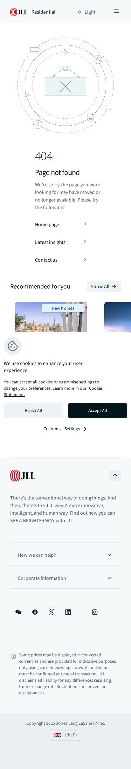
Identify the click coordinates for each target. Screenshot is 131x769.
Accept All (97, 410)
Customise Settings (62, 429)
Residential (43, 12)
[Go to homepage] (22, 475)
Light (90, 12)
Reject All (33, 410)
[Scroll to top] (115, 475)
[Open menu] (116, 12)
